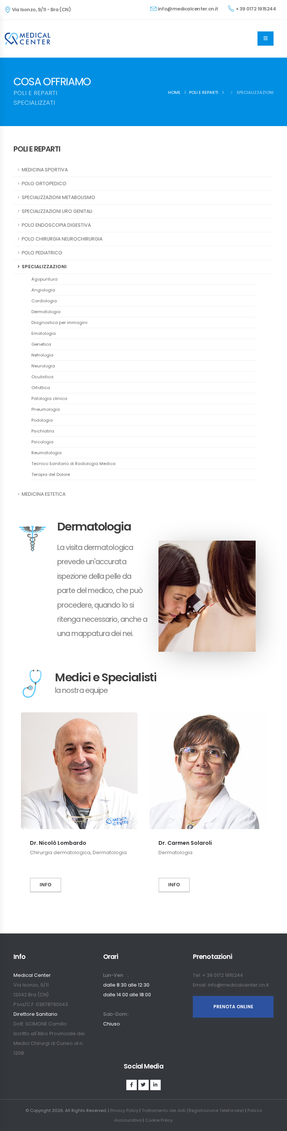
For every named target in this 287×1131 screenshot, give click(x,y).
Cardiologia (44, 301)
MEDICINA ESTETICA (43, 494)
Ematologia (43, 333)
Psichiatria (42, 431)
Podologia (42, 420)
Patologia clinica (49, 398)
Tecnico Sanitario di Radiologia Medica (73, 464)
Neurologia (43, 366)
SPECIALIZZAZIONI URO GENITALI (57, 211)
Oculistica (42, 377)
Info (46, 884)
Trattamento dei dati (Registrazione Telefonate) (193, 1110)
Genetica (41, 344)
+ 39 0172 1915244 (256, 9)
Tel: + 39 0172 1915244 (218, 975)
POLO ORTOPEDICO (44, 183)
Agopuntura (44, 279)
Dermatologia (46, 312)
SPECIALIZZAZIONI (44, 266)
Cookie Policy (159, 1120)
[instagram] (143, 1085)
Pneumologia (45, 409)
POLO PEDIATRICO (42, 253)
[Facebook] (131, 1085)
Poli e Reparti (203, 92)
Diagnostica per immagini (59, 322)
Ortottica (40, 388)
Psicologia (42, 442)
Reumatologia (46, 453)
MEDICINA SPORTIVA (45, 169)
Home (174, 92)
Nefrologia (42, 355)
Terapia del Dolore (50, 474)
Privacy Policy (124, 1110)
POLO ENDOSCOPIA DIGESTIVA (56, 225)
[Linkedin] (155, 1085)
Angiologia (43, 290)
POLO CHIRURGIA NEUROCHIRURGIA (62, 239)
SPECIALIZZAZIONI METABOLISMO (58, 197)
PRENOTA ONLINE (233, 1006)
